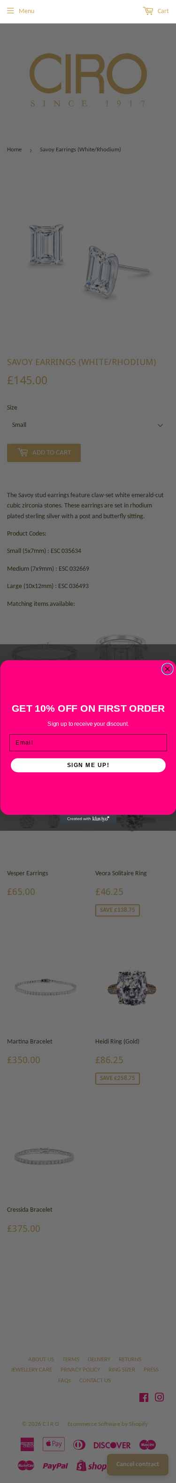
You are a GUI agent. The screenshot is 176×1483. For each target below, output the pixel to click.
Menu (26, 11)
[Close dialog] (167, 668)
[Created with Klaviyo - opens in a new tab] (88, 819)
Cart (162, 11)
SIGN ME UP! (88, 765)
